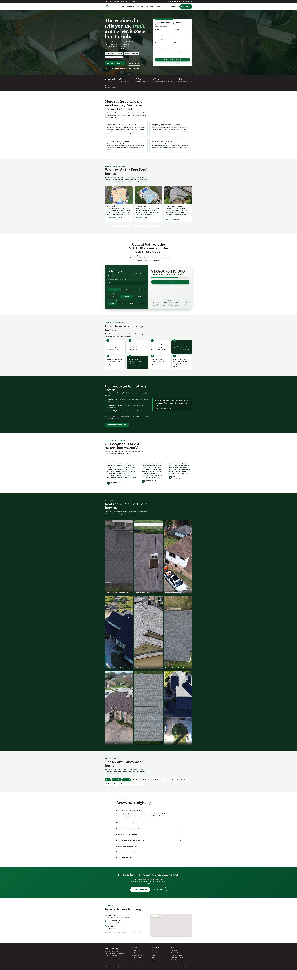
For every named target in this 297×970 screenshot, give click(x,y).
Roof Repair (135, 953)
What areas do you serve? (125, 852)
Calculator (140, 6)
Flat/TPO (141, 303)
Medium (127, 296)
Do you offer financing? (124, 858)
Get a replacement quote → (114, 217)
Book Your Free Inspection (115, 63)
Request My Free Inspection (172, 59)
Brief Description (160, 49)
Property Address (160, 36)
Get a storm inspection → (173, 219)
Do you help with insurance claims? (129, 829)
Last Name (176, 29)
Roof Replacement (136, 950)
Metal (131, 303)
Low (114, 296)
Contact (158, 6)
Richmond (154, 957)
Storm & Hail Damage (137, 955)
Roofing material (113, 300)
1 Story (114, 289)
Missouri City (155, 953)
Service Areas (131, 6)
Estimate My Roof (134, 63)
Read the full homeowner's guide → (117, 425)
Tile (122, 303)
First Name (158, 29)
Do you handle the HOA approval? (128, 810)
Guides (146, 6)
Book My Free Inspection (140, 889)
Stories (110, 286)
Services (122, 6)
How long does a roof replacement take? (130, 840)
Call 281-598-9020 (168, 1)
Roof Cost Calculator (137, 957)
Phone (174, 42)
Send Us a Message (176, 953)
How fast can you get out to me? (127, 834)
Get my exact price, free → (170, 282)
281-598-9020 (174, 6)
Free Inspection (185, 6)
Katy (153, 959)
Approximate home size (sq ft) (117, 279)
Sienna (153, 955)
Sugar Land (154, 950)
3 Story (139, 289)
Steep (139, 296)
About (152, 6)
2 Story (126, 289)
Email (156, 42)
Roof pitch (111, 293)
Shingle (112, 303)
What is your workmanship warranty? (130, 823)
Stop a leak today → (141, 217)
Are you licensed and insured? (127, 846)
